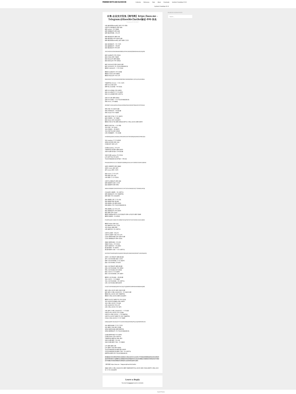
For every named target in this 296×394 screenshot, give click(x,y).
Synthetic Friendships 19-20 (179, 2)
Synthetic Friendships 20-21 (161, 6)
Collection (138, 2)
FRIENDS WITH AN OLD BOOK (114, 2)
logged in (130, 383)
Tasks (153, 2)
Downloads (166, 2)
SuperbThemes (161, 391)
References (146, 2)
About (159, 2)
